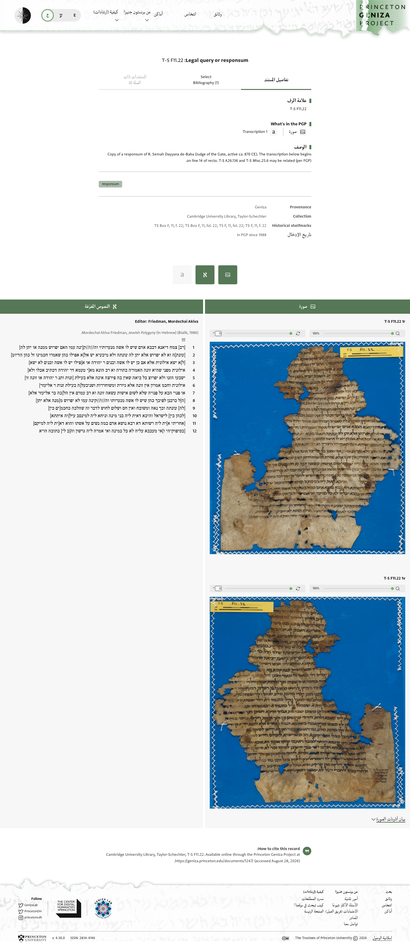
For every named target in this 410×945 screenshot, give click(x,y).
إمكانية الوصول (382, 938)
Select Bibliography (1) (206, 80)
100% (316, 333)
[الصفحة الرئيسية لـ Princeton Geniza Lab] (99, 908)
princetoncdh (33, 917)
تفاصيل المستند (276, 80)
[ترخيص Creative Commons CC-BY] (285, 938)
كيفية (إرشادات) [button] (105, 12)
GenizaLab (31, 905)
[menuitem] (228, 16)
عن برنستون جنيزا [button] (137, 12)
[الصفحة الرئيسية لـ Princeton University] (32, 938)
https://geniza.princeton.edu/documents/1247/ (214, 861)
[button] (383, 18)
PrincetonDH (33, 911)
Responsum (110, 184)
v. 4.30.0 (58, 938)
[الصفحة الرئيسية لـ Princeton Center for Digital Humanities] (64, 908)
